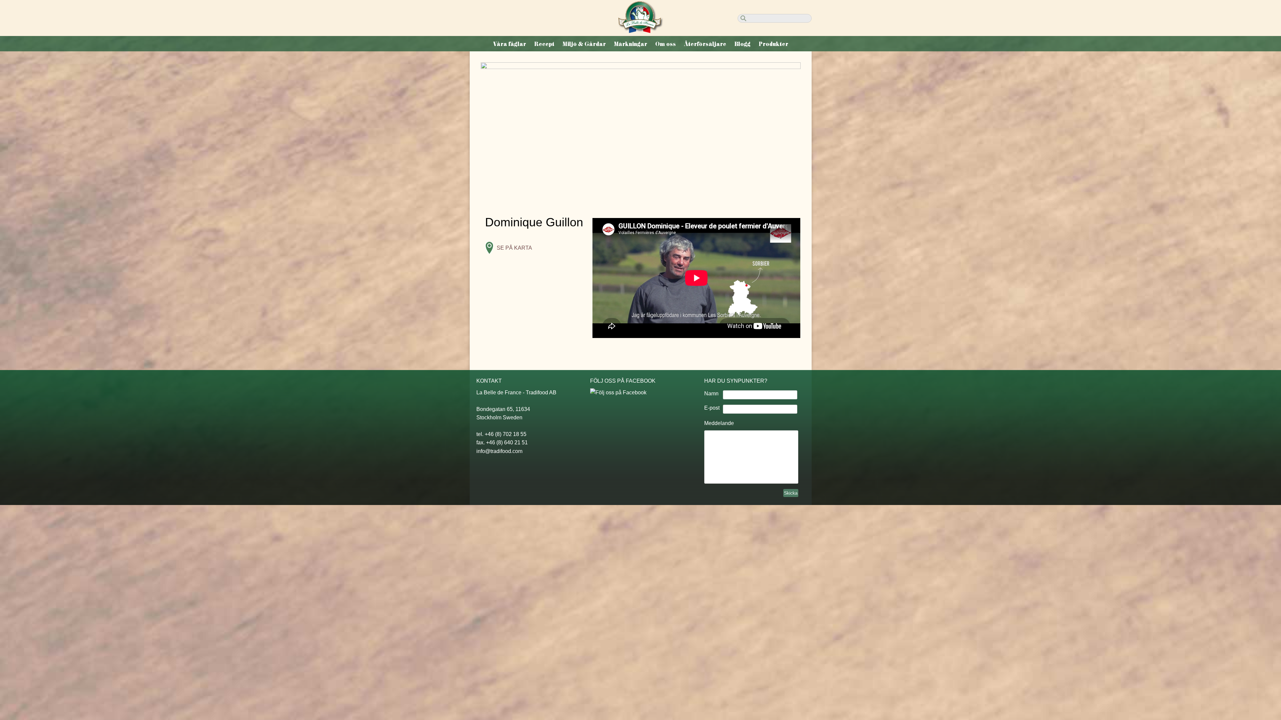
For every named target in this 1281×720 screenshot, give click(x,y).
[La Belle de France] (640, 31)
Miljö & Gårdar (584, 44)
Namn (711, 393)
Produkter (773, 44)
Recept (544, 44)
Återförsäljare (705, 44)
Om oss (665, 44)
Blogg (742, 44)
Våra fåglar (509, 44)
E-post (712, 408)
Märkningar (630, 44)
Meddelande (719, 423)
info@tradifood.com (499, 451)
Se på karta (514, 248)
